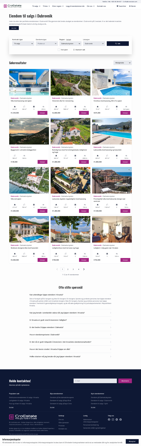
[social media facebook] (109, 419)
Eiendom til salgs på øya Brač (60, 400)
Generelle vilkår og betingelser (94, 428)
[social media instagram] (113, 419)
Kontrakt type (17, 39)
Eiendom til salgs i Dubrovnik (101, 400)
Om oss (61, 419)
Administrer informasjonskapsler (90, 420)
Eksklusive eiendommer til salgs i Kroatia (24, 397)
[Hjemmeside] (12, 6)
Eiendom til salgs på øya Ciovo (61, 404)
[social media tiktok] (120, 419)
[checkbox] (59, 50)
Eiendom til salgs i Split (99, 404)
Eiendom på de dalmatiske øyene (62, 397)
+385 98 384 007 (38, 424)
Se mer (11, 407)
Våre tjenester (64, 423)
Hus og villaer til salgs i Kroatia (20, 404)
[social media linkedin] (117, 419)
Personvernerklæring (91, 425)
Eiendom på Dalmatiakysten (101, 397)
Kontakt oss (63, 429)
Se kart (68, 39)
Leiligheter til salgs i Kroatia (19, 400)
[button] (70, 294)
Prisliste (62, 426)
